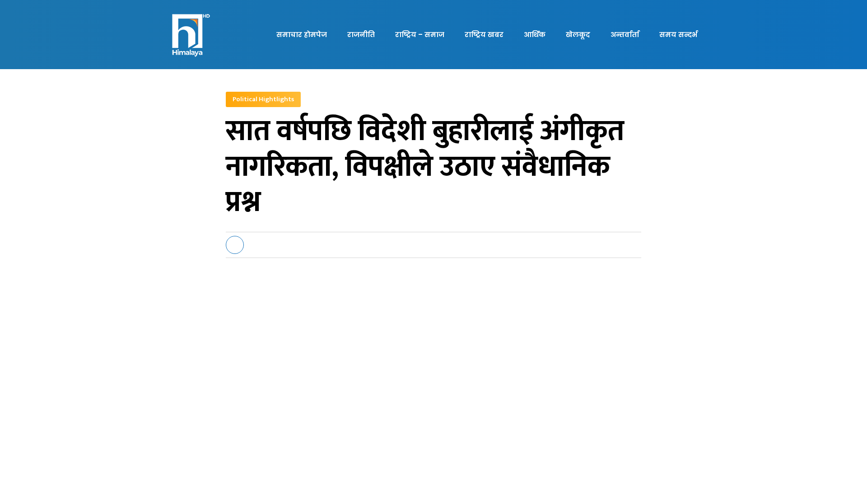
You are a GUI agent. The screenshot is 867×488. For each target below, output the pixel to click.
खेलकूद (578, 34)
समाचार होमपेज (301, 34)
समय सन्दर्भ (678, 34)
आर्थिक (534, 34)
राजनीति (361, 34)
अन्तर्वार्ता (625, 34)
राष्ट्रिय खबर (484, 34)
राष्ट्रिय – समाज (419, 34)
